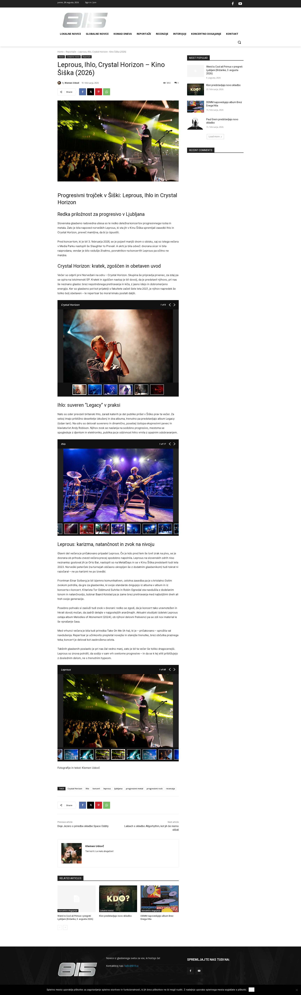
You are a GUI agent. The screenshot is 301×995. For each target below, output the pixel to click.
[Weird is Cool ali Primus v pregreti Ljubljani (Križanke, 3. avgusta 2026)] (76, 898)
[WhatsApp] (106, 91)
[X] (90, 91)
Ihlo (87, 788)
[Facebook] (232, 4)
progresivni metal (134, 788)
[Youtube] (240, 4)
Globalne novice (73, 56)
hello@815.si (131, 965)
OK (251, 989)
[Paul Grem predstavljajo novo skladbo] (195, 124)
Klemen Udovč (72, 82)
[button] (239, 42)
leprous (107, 788)
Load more (214, 136)
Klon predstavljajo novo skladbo (115, 916)
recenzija (170, 788)
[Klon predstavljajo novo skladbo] (118, 898)
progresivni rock (155, 788)
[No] (296, 990)
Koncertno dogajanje (68, 910)
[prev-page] (59, 927)
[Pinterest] (98, 91)
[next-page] (65, 927)
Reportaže (71, 51)
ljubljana (118, 788)
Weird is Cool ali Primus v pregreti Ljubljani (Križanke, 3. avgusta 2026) (224, 70)
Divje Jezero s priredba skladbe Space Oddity (83, 826)
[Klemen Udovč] (59, 83)
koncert (96, 788)
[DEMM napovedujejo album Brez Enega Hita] (160, 898)
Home (60, 51)
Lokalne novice (106, 910)
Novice (61, 56)
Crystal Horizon (75, 788)
